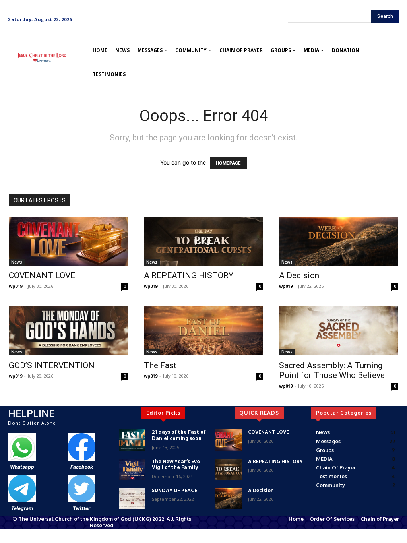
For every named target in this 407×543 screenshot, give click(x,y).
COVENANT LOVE (42, 275)
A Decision (299, 275)
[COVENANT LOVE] (68, 241)
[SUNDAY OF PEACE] (132, 498)
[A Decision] (338, 241)
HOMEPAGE (228, 163)
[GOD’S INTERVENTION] (68, 330)
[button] (17, 73)
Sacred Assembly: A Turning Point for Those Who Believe (332, 370)
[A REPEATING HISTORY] (203, 241)
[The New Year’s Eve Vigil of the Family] (132, 469)
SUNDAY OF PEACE (174, 491)
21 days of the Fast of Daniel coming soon (178, 435)
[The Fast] (203, 330)
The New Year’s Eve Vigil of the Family (176, 465)
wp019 (15, 286)
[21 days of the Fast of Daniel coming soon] (132, 439)
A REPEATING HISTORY (188, 275)
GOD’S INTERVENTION (52, 365)
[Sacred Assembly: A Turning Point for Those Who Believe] (338, 330)
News (16, 262)
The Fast (160, 365)
